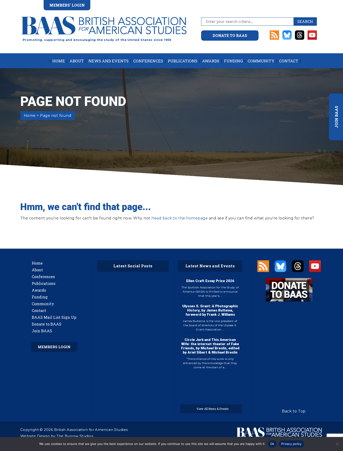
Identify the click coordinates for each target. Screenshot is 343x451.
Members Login (54, 346)
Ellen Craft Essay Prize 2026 (210, 281)
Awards (210, 61)
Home (58, 61)
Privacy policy (291, 444)
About (77, 61)
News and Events (108, 61)
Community (261, 61)
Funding (233, 61)
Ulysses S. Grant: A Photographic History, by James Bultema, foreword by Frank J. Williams (210, 310)
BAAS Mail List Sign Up (54, 317)
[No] (337, 444)
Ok (272, 444)
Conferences (148, 61)
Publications (182, 61)
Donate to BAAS (46, 324)
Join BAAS (42, 330)
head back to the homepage (179, 218)
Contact (288, 61)
